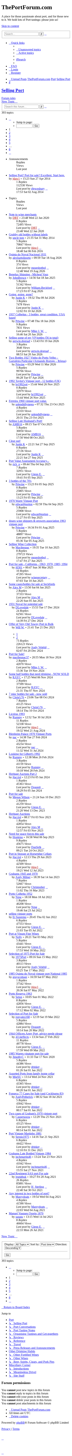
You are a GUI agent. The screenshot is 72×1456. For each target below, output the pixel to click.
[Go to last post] (46, 188)
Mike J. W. (37, 331)
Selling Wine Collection (23, 544)
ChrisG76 (18, 697)
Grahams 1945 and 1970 (23, 873)
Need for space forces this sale (26, 833)
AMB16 (17, 424)
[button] (10, 118)
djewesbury (38, 188)
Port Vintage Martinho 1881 (25, 1133)
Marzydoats (22, 1196)
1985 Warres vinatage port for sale (29, 1053)
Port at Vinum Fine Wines (24, 933)
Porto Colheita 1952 (20, 893)
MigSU (17, 1076)
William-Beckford (41, 287)
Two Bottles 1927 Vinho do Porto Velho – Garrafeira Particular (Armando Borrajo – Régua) (37, 359)
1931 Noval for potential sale (26, 604)
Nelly (19, 937)
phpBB (20, 1422)
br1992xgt (22, 384)
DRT (15, 217)
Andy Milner (22, 877)
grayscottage (20, 977)
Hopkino (18, 837)
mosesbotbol (38, 267)
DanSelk (36, 847)
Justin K (20, 297)
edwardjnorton (24, 504)
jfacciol (17, 777)
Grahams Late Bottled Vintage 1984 (30, 1153)
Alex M (16, 587)
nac (15, 737)
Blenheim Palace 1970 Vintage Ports (30, 733)
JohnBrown (19, 277)
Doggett (36, 787)
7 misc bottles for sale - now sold (28, 694)
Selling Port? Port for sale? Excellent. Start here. (37, 175)
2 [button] (9, 132)
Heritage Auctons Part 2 (23, 773)
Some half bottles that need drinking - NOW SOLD (39, 674)
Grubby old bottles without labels (28, 234)
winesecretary (39, 577)
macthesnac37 (21, 657)
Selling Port (12, 90)
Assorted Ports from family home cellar (31, 1073)
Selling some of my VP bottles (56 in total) (33, 337)
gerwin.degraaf (21, 341)
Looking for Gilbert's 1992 (24, 753)
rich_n (16, 464)
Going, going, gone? (21, 294)
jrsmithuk (21, 1176)
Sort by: (35, 1244)
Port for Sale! (16, 654)
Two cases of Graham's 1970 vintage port (33, 1113)
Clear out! (14, 440)
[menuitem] (28, 49)
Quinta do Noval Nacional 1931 (27, 254)
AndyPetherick (24, 1096)
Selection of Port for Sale (23, 1013)
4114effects (22, 1036)
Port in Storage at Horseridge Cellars (30, 853)
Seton (19, 997)
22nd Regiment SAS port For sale (28, 1173)
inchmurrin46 (23, 1156)
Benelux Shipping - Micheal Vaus (28, 274)
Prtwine (20, 321)
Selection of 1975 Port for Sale (27, 953)
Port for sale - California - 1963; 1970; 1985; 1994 (38, 564)
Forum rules (8, 98)
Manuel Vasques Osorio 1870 (26, 1213)
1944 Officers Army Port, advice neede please (35, 1033)
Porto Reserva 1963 (20, 993)
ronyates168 (23, 1017)
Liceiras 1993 (17, 714)
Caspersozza (23, 1116)
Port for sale (16, 793)
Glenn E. (36, 474)
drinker (35, 1066)
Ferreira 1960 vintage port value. (28, 401)
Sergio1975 (22, 1136)
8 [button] (9, 149)
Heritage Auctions (19, 813)
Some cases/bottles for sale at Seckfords (32, 584)
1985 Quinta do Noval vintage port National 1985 (38, 973)
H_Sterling (37, 1186)
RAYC (17, 677)
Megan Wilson (21, 797)
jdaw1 (16, 178)
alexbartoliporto (22, 257)
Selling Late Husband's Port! (25, 421)
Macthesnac (22, 547)
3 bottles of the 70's (20, 480)
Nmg (18, 897)
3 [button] (9, 136)
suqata (19, 1216)
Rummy (17, 717)
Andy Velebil (39, 647)
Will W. (20, 627)
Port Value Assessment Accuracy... (29, 460)
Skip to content (10, 26)
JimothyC (18, 1056)
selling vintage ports (20, 913)
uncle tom (18, 237)
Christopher (38, 887)
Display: (9, 1244)
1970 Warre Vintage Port (23, 500)
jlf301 (19, 567)
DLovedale (22, 607)
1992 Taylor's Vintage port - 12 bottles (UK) (35, 381)
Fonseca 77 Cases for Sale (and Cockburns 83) (36, 1093)
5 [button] (9, 142)
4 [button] (9, 139)
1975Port (21, 957)
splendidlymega (25, 404)
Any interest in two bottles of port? (29, 1193)
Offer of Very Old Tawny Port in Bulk (31, 624)
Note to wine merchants (23, 214)
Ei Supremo (19, 917)
